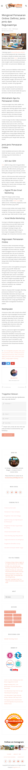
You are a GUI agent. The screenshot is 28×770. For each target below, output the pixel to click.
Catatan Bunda (9, 757)
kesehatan (7, 618)
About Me (17, 754)
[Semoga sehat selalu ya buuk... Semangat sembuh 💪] (25, 747)
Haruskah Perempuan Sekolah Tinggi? (13, 547)
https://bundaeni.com (14, 380)
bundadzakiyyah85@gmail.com (14, 477)
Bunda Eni (14, 378)
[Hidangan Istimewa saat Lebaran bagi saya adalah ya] (16, 747)
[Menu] (2, 6)
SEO (3, 165)
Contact (21, 757)
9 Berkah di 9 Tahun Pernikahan (12, 512)
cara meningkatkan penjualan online (13, 350)
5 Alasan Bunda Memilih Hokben (12, 531)
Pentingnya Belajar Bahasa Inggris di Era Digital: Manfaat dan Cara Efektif (14, 563)
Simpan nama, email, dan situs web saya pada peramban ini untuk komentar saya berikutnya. (13, 428)
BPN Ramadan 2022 (9, 611)
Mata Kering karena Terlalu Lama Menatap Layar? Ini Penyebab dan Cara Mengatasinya (14, 575)
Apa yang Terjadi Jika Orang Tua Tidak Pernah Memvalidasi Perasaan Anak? (14, 580)
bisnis (15, 58)
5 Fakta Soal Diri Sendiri (10, 508)
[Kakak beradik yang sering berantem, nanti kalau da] (7, 747)
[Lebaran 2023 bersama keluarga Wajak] (21, 747)
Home (9, 754)
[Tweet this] (8, 363)
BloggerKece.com (16, 767)
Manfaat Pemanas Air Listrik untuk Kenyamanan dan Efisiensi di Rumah (14, 570)
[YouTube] (16, 492)
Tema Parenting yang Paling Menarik (13, 535)
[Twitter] (12, 492)
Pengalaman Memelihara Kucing (12, 543)
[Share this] (4, 363)
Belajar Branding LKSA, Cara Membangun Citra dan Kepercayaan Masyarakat (13, 686)
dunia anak (7, 615)
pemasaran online (9, 356)
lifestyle (16, 29)
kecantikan (16, 615)
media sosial (16, 200)
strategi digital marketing (12, 358)
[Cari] (26, 6)
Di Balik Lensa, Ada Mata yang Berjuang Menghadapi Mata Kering (14, 566)
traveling (16, 621)
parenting (7, 621)
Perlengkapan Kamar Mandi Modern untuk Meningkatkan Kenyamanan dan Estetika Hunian (13, 701)
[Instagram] (20, 492)
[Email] (22, 761)
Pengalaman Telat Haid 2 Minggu (12, 516)
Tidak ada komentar (8, 30)
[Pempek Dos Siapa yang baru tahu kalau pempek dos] (2, 747)
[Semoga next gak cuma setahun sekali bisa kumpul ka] (11, 747)
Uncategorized (9, 624)
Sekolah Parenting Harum (11, 639)
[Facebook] (8, 492)
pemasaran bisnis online (11, 354)
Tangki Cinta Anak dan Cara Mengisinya (14, 539)
